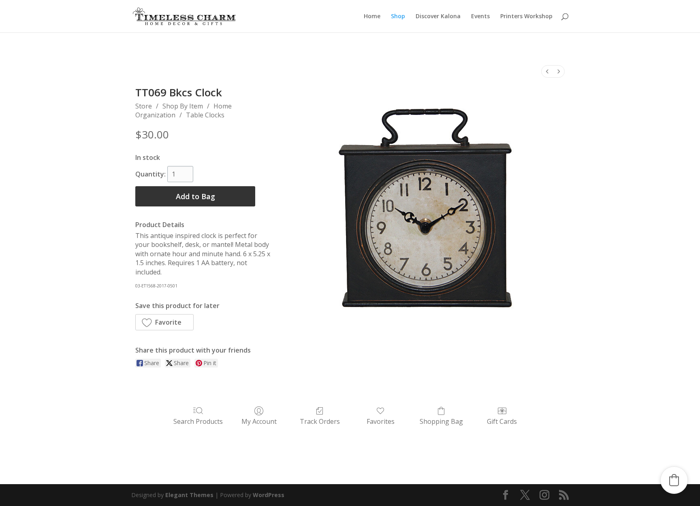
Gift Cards (502, 421)
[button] (164, 322)
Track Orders (320, 421)
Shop (398, 16)
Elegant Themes (189, 495)
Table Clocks (205, 115)
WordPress (268, 495)
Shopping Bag (441, 421)
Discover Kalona (438, 16)
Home (372, 16)
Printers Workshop (526, 16)
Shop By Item (182, 106)
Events (480, 16)
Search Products (198, 421)
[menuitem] (547, 71)
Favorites (381, 421)
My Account (259, 421)
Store (143, 106)
